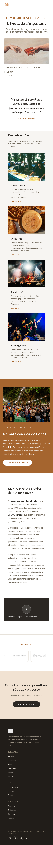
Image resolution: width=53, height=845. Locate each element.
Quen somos (13, 806)
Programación (13, 776)
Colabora (11, 814)
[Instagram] (10, 838)
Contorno (12, 791)
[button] (26, 609)
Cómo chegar (13, 787)
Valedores (12, 768)
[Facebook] (16, 838)
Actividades (12, 810)
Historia (11, 757)
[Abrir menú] (47, 4)
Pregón (11, 764)
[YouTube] (21, 838)
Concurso (12, 760)
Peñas (10, 772)
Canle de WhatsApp (26, 704)
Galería (10, 795)
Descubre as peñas (16, 463)
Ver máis (15, 201)
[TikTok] (27, 838)
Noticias (11, 818)
